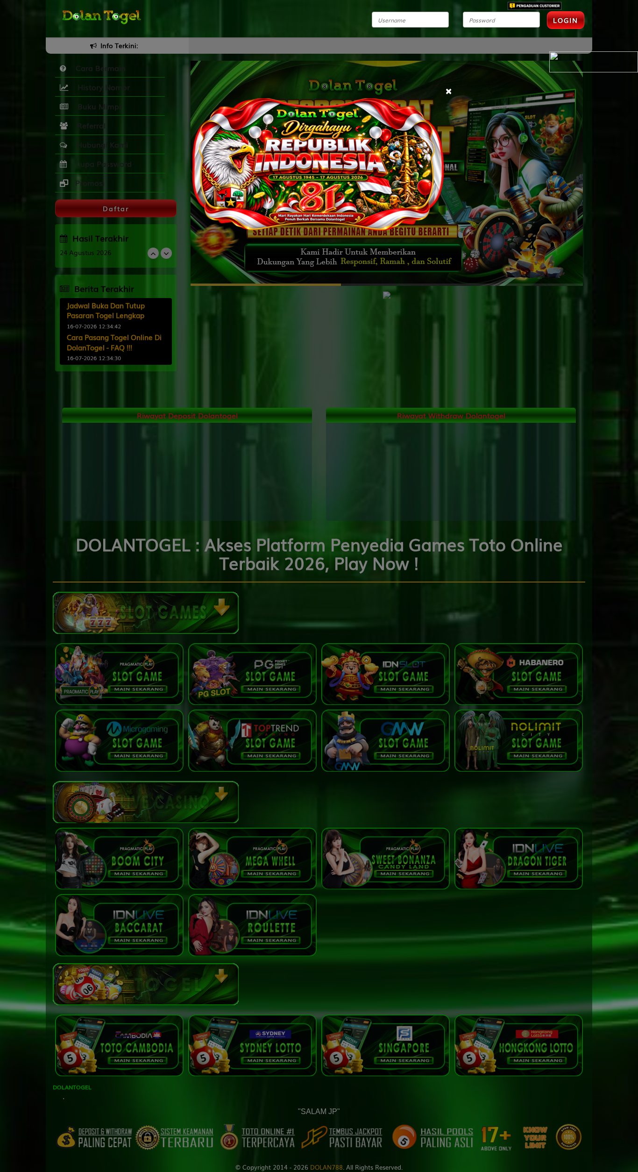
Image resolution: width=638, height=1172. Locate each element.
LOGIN (565, 20)
